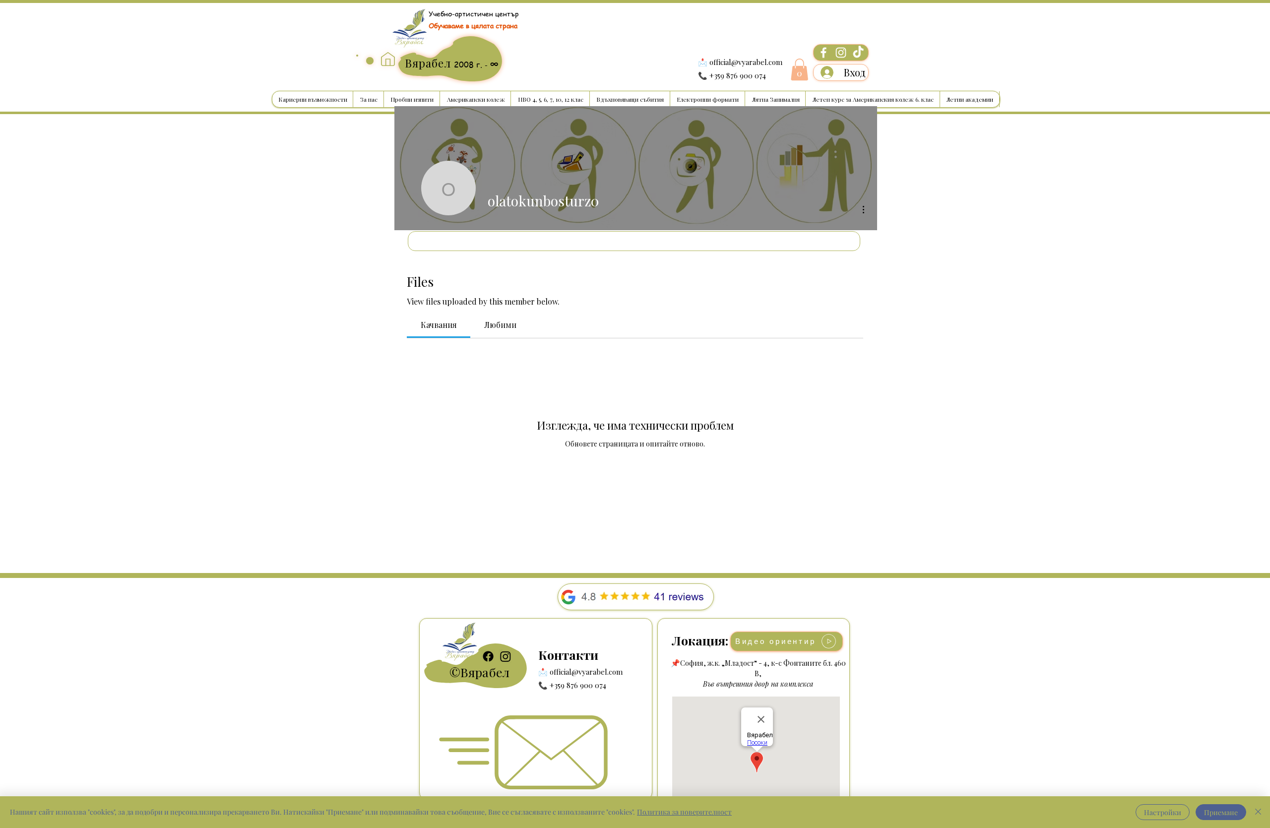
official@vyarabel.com (745, 62)
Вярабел (484, 672)
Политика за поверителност (684, 812)
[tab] (438, 325)
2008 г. (469, 64)
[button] (799, 69)
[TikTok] (858, 53)
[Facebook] (823, 53)
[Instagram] (841, 53)
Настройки (1162, 812)
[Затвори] (1258, 812)
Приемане (1221, 812)
